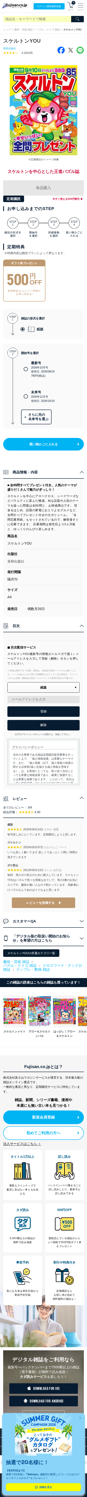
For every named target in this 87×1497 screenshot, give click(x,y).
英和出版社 (9, 48)
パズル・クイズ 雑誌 (48, 29)
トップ (7, 29)
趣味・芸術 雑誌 (23, 29)
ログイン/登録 (49, 6)
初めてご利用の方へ (43, 1133)
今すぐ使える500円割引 (66, 198)
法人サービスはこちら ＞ (22, 1144)
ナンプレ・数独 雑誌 (33, 970)
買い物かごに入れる (43, 444)
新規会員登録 (43, 1117)
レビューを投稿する (40, 902)
